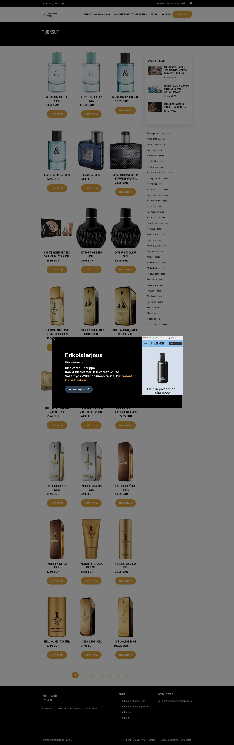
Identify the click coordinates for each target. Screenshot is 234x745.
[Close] (53, 338)
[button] (79, 389)
